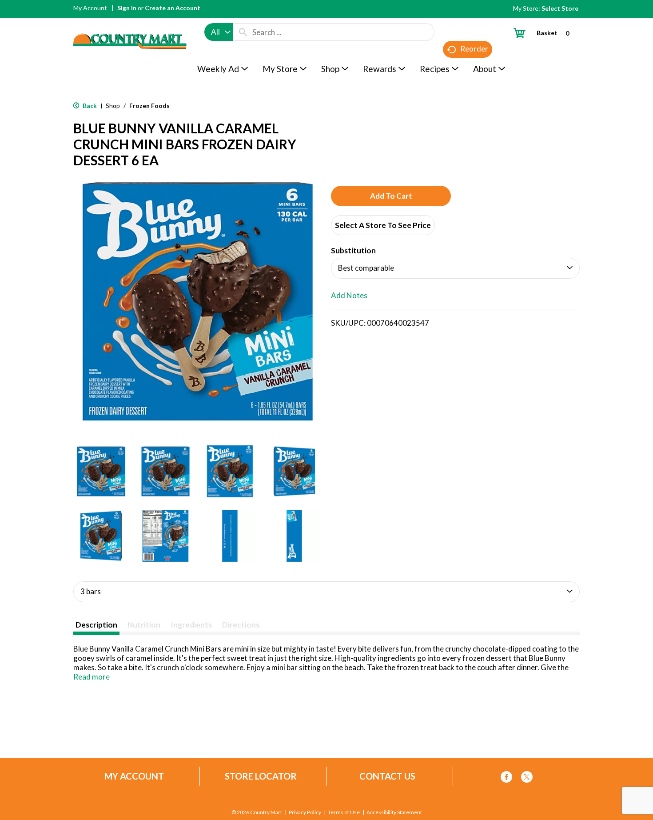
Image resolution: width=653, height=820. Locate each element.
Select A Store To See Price (383, 225)
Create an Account (172, 8)
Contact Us (387, 776)
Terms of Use (344, 812)
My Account (90, 8)
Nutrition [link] (143, 624)
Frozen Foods (149, 105)
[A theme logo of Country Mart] (130, 24)
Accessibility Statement (394, 812)
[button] (101, 471)
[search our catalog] (243, 32)
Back (89, 105)
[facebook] (506, 778)
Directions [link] (240, 624)
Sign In (126, 8)
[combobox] (218, 32)
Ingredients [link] (191, 624)
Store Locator (261, 776)
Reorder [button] (474, 48)
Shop (113, 105)
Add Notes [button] (349, 295)
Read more (91, 676)
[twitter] (527, 778)
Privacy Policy (305, 812)
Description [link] (96, 624)
